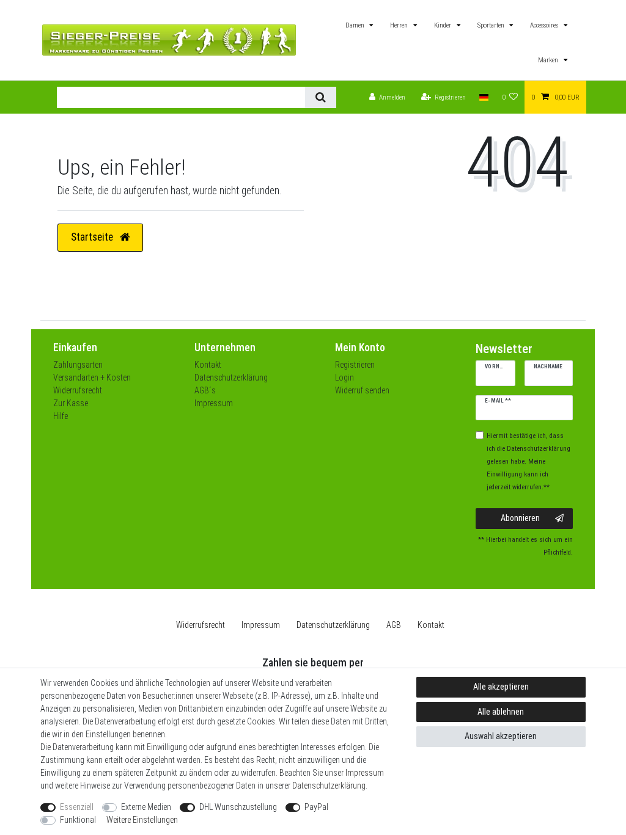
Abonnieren (520, 518)
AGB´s (205, 390)
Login (344, 377)
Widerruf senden (362, 390)
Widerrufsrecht (77, 390)
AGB (393, 625)
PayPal (316, 807)
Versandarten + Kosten (92, 377)
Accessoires (545, 25)
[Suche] (320, 97)
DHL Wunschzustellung (238, 807)
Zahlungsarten (78, 365)
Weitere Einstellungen (142, 820)
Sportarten (491, 25)
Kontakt (207, 365)
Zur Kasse (70, 403)
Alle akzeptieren (501, 686)
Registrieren (355, 365)
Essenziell (77, 807)
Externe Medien (146, 807)
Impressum (213, 403)
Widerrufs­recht (200, 625)
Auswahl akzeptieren (501, 736)
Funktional (78, 820)
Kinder (443, 25)
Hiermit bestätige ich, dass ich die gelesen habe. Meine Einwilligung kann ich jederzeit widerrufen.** (528, 461)
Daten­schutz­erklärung (333, 625)
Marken (549, 60)
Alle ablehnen (500, 711)
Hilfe (60, 416)
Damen (355, 25)
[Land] (484, 97)
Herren (400, 25)
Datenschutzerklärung (231, 377)
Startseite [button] (93, 237)
